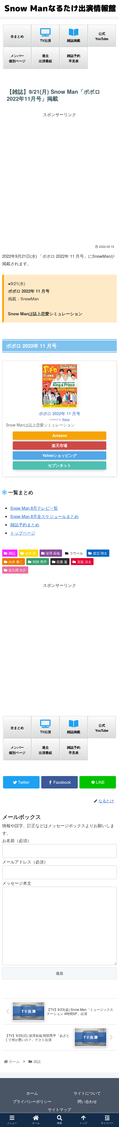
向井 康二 (16, 561)
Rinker (66, 419)
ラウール (76, 553)
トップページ (22, 533)
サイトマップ (59, 1109)
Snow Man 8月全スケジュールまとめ (44, 516)
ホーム (32, 1093)
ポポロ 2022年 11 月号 (59, 413)
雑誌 (12, 553)
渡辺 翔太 (100, 553)
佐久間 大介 (17, 570)
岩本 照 (30, 553)
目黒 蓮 (61, 561)
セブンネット (59, 465)
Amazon (59, 435)
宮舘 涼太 (84, 561)
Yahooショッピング (59, 455)
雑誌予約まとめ (24, 524)
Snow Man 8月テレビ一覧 (34, 508)
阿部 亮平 (40, 561)
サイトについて (87, 1093)
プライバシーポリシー (32, 1101)
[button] (107, 722)
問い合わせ (87, 1101)
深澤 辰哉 (53, 553)
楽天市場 (59, 445)
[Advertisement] (59, 177)
